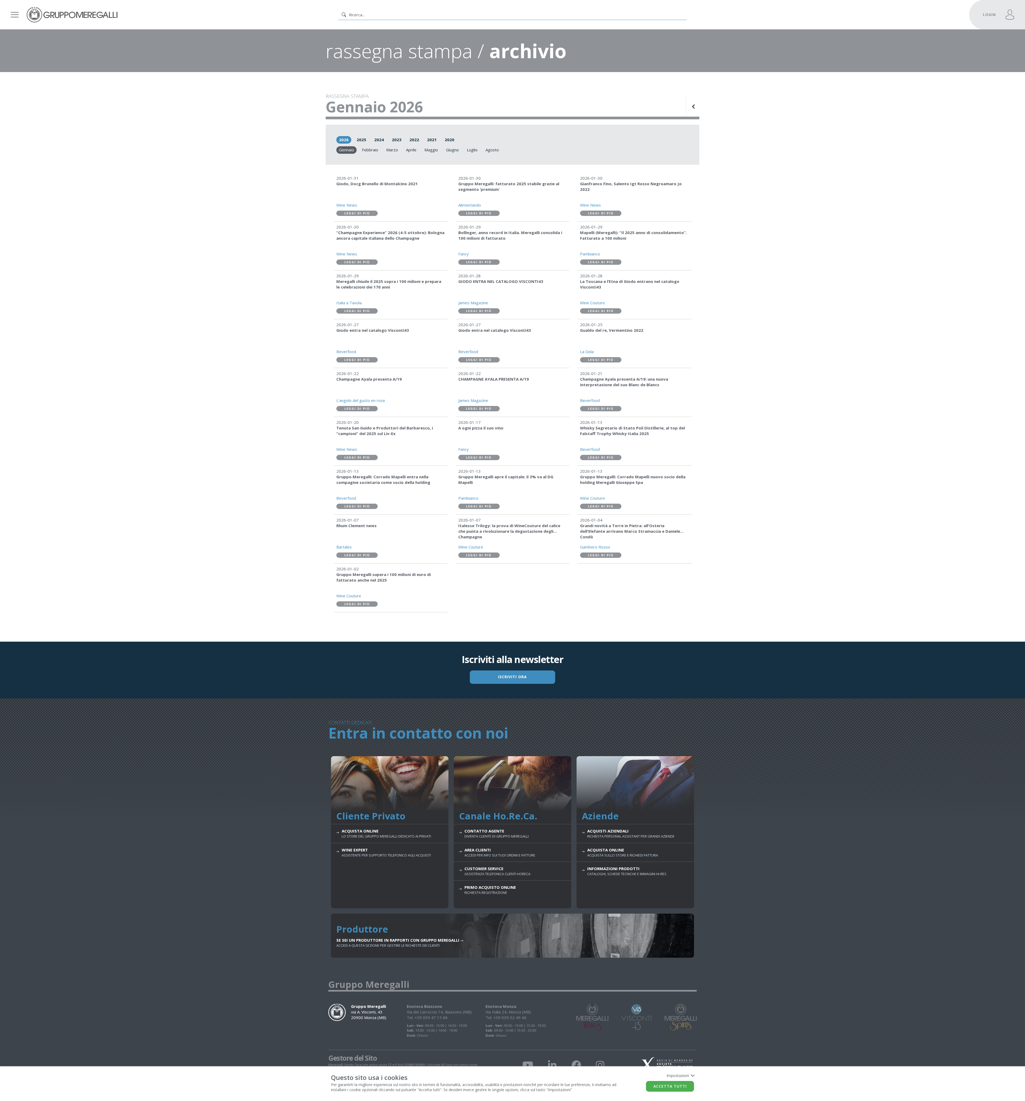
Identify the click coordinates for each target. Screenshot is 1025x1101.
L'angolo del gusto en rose (360, 400)
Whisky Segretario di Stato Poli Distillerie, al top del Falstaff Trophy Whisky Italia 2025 (632, 430)
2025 (361, 139)
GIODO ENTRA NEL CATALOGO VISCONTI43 (500, 281)
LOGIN (989, 14)
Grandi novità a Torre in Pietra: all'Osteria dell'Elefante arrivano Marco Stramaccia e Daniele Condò (630, 531)
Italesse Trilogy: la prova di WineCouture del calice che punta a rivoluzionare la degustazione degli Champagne (509, 531)
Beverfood (346, 351)
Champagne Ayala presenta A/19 (369, 379)
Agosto (492, 149)
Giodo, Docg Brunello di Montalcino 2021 (377, 183)
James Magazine (473, 302)
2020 (449, 139)
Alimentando (469, 205)
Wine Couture (592, 302)
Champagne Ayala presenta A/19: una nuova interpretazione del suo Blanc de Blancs (624, 381)
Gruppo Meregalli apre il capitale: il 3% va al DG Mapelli (505, 479)
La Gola (587, 351)
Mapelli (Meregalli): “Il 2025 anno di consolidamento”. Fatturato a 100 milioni (633, 235)
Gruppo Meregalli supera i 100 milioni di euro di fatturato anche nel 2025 (383, 577)
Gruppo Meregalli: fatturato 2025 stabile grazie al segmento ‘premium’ (508, 186)
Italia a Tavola (349, 302)
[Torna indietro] (694, 106)
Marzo (392, 149)
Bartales (344, 547)
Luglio (472, 149)
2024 (379, 139)
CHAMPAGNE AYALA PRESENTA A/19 (493, 379)
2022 (414, 139)
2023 (396, 139)
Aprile (411, 149)
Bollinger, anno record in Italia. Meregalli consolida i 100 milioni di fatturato (510, 235)
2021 (432, 139)
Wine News (346, 205)
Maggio (431, 149)
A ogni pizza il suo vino (480, 428)
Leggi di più (357, 213)
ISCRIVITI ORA (512, 676)
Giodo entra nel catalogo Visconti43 (372, 330)
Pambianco (590, 253)
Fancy (463, 253)
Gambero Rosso (595, 547)
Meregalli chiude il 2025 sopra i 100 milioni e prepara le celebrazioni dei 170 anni (388, 284)
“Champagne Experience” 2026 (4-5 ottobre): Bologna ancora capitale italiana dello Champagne (390, 235)
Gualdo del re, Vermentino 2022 (611, 330)
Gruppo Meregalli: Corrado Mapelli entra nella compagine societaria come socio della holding (383, 479)
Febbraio (370, 149)
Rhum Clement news (356, 525)
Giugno (452, 149)
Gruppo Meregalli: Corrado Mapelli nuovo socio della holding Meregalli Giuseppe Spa (632, 479)
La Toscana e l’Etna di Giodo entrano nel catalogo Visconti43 (629, 284)
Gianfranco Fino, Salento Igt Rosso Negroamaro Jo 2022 (631, 186)
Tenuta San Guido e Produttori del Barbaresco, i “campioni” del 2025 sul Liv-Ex (384, 430)
